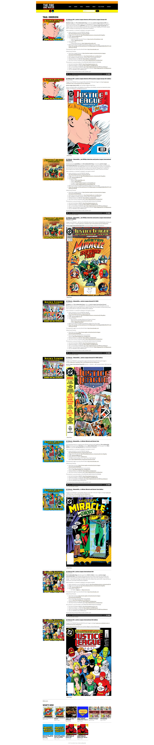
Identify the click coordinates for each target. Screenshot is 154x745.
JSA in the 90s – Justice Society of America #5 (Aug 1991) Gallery (59, 736)
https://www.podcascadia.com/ (89, 43)
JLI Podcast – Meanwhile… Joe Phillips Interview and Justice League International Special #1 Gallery (88, 218)
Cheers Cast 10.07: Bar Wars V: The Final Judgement (71, 718)
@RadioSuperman (79, 40)
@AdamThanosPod (79, 322)
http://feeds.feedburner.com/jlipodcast (93, 56)
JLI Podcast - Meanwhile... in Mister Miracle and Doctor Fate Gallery (84, 489)
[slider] (109, 74)
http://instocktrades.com (93, 49)
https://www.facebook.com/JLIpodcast (93, 60)
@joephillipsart (78, 181)
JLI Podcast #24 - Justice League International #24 (80, 571)
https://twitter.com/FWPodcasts (90, 65)
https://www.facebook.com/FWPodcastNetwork (97, 67)
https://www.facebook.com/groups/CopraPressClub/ (83, 459)
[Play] (67, 74)
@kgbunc (78, 590)
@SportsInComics (86, 590)
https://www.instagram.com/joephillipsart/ (85, 183)
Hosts (81, 6)
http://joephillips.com (80, 180)
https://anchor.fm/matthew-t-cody (95, 39)
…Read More (69, 155)
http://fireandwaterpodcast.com (90, 64)
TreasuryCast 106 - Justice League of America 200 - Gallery (82, 736)
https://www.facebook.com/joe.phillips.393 (85, 184)
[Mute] (106, 74)
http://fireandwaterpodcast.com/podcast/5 (79, 33)
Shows (75, 6)
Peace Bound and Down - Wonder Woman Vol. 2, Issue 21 (82, 718)
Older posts (45, 701)
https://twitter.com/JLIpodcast (89, 58)
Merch (94, 6)
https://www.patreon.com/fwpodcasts (102, 68)
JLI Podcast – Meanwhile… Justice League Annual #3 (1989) (82, 301)
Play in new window (72, 75)
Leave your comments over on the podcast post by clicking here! (87, 82)
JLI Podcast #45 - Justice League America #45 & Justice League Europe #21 (86, 19)
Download (76, 75)
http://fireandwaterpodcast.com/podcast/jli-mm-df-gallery (94, 454)
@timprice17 (84, 456)
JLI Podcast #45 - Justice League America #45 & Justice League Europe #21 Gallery (88, 78)
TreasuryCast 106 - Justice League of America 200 (70, 736)
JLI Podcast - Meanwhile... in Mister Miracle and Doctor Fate (82, 441)
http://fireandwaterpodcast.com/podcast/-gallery (93, 35)
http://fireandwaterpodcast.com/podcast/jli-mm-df (80, 452)
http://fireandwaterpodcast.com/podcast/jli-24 (100, 584)
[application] (88, 74)
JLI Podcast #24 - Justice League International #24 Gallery (82, 619)
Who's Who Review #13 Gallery (59, 718)
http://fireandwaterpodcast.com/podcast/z (79, 174)
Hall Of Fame (101, 6)
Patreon (88, 6)
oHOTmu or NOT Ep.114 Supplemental (105, 718)
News (70, 6)
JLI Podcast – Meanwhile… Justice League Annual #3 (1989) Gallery (84, 357)
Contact (109, 6)
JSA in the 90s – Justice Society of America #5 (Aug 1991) (48, 736)
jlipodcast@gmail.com (77, 36)
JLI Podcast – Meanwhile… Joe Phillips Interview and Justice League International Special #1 (88, 160)
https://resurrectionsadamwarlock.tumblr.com (81, 320)
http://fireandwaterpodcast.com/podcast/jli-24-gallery (93, 585)
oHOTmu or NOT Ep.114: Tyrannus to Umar (94, 718)
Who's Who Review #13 (48, 717)
